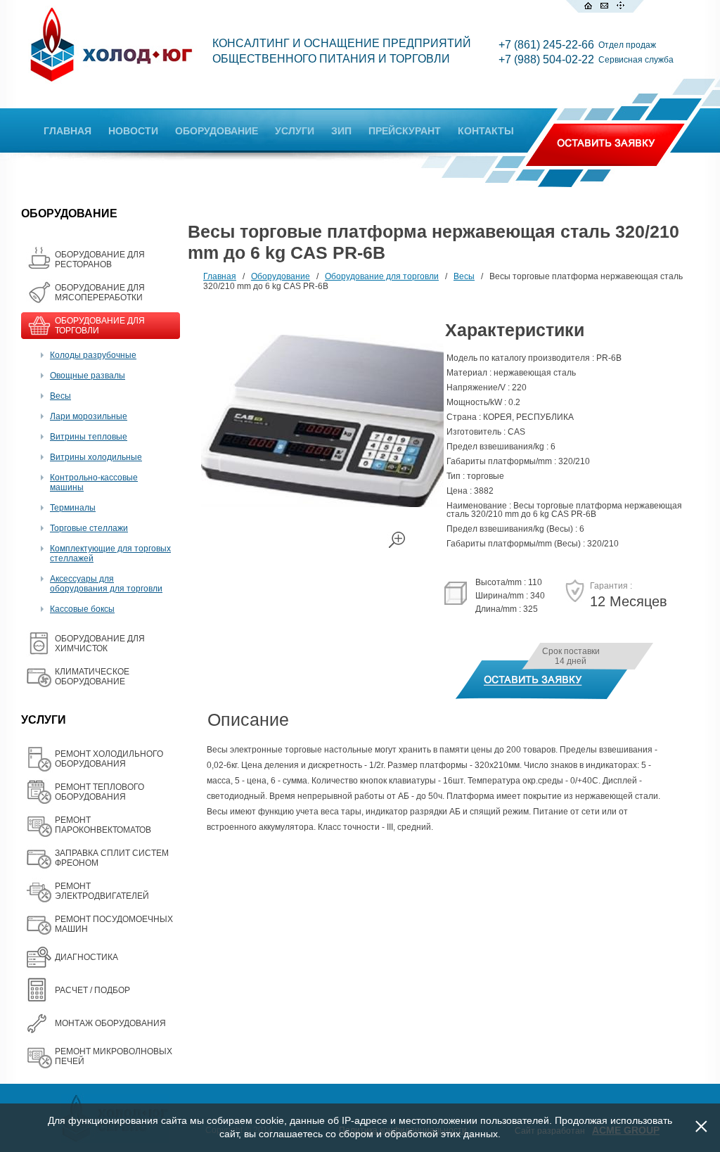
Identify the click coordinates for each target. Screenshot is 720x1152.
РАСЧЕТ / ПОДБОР (92, 990)
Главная (219, 276)
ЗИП (341, 130)
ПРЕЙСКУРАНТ (404, 130)
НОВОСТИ (133, 130)
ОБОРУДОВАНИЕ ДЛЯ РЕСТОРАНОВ (100, 259)
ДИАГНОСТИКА (86, 957)
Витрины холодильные (96, 457)
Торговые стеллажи (89, 528)
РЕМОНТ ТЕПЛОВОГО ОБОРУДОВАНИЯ (99, 792)
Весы (60, 396)
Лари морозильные (88, 416)
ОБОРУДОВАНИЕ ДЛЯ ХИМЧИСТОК (100, 643)
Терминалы (73, 508)
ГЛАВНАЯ (67, 130)
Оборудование (280, 276)
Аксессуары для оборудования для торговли (106, 584)
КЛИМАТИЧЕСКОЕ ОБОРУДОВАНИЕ (92, 676)
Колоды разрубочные (93, 355)
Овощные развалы (87, 375)
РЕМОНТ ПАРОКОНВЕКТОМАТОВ (103, 825)
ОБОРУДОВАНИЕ (216, 130)
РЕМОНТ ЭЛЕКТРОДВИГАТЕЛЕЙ (102, 891)
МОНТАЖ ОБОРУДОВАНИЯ (110, 1023)
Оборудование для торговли (382, 276)
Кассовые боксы (82, 609)
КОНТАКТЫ (486, 130)
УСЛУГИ (294, 130)
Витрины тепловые (88, 437)
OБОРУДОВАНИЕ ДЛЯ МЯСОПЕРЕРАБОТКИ (100, 292)
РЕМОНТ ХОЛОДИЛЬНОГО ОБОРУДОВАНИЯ (109, 759)
